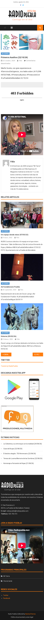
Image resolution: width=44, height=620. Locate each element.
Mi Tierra (5, 53)
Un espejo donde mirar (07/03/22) (14, 235)
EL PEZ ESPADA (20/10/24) (38, 354)
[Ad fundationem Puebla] (22, 267)
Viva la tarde (7, 581)
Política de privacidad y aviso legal (22, 617)
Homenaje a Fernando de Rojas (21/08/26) (18, 463)
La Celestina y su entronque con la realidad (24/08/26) (22, 444)
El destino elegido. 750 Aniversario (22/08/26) (19, 453)
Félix (20, 61)
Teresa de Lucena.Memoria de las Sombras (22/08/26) (22, 458)
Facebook (6, 598)
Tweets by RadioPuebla (9, 366)
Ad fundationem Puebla (10, 287)
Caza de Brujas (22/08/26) (12, 449)
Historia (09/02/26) (8, 336)
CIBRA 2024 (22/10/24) (8, 354)
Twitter (5, 595)
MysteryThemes (30, 614)
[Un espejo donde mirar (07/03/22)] (22, 215)
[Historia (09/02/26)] (22, 316)
